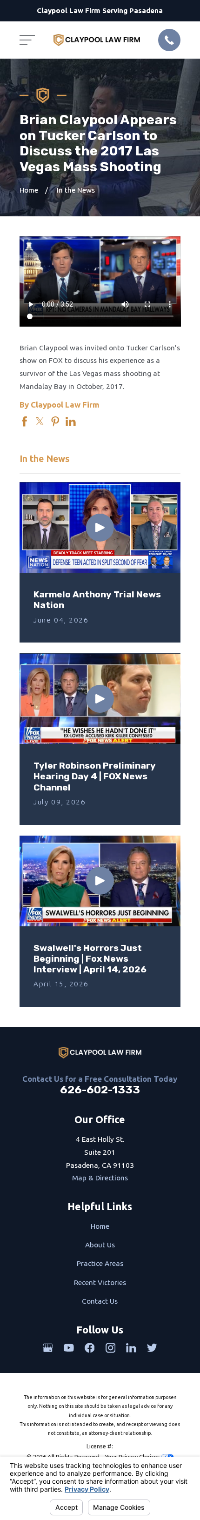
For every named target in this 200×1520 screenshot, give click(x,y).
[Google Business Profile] (48, 1348)
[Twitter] (152, 1348)
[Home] (96, 40)
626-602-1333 (100, 1089)
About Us (100, 1245)
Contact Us (100, 1301)
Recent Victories (100, 1282)
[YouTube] (69, 1348)
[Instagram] (111, 1348)
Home (100, 1226)
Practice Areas (100, 1263)
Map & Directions (100, 1178)
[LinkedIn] (131, 1348)
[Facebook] (90, 1348)
